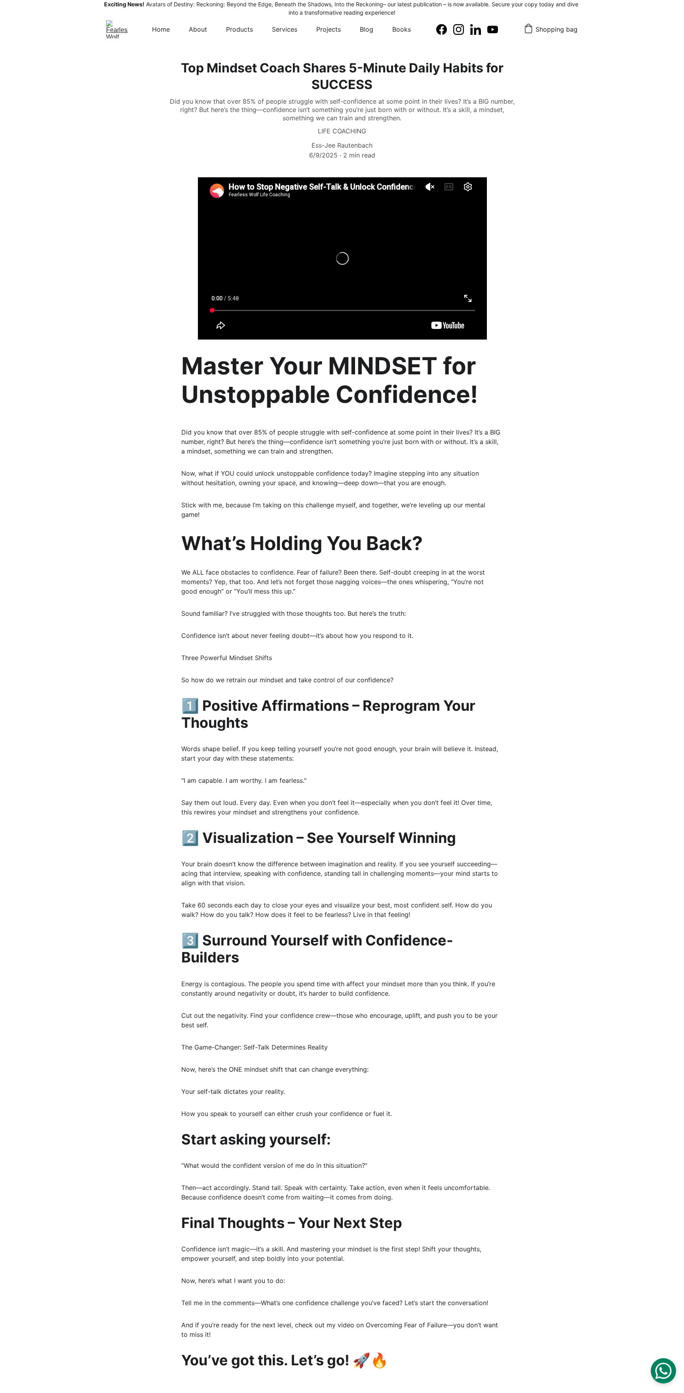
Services (284, 29)
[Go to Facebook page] (444, 29)
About (198, 29)
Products (239, 29)
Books (401, 29)
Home (161, 29)
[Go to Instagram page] (461, 29)
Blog (366, 29)
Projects (328, 29)
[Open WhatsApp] (663, 1371)
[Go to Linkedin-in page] (478, 29)
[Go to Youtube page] (492, 29)
